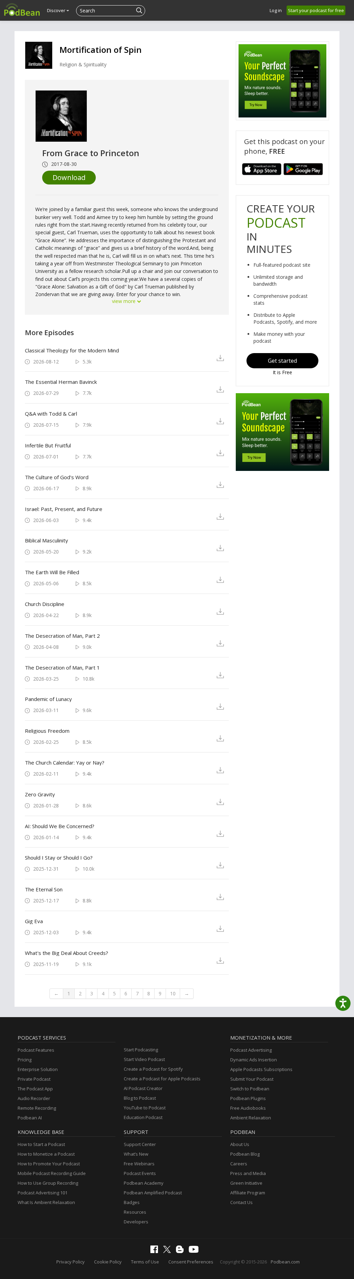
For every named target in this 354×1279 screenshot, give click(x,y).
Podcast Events (140, 1173)
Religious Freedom (47, 731)
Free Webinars (139, 1163)
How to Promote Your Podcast (49, 1163)
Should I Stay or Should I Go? (59, 857)
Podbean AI (30, 1118)
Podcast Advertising (251, 1050)
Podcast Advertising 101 (42, 1193)
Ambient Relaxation (250, 1118)
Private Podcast (34, 1079)
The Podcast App (35, 1089)
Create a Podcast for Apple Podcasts (162, 1079)
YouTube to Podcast (145, 1108)
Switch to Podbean (249, 1089)
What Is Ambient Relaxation (46, 1202)
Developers (136, 1222)
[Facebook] (155, 1251)
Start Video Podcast (144, 1059)
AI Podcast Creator (143, 1088)
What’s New (136, 1154)
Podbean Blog (245, 1154)
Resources (135, 1212)
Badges (132, 1202)
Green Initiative (246, 1183)
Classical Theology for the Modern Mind (72, 350)
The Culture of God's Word (56, 477)
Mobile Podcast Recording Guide (52, 1173)
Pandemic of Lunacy (48, 699)
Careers (238, 1163)
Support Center (140, 1144)
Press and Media (248, 1173)
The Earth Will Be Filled (52, 572)
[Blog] (181, 1251)
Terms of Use (145, 1262)
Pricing (24, 1060)
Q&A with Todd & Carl (51, 413)
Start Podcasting (141, 1049)
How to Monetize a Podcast (46, 1154)
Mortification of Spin (100, 49)
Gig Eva (34, 921)
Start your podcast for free (316, 10)
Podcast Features (36, 1050)
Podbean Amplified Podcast (153, 1193)
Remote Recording (37, 1108)
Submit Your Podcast (251, 1079)
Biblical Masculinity (46, 540)
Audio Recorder (34, 1098)
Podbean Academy (144, 1183)
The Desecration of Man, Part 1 (62, 667)
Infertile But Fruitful (48, 445)
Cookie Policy (108, 1262)
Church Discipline (44, 604)
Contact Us (241, 1202)
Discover (56, 10)
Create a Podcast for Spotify (153, 1069)
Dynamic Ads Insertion (253, 1060)
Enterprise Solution (38, 1069)
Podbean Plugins (248, 1098)
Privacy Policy (70, 1262)
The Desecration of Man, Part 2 (62, 636)
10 (173, 993)
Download (69, 177)
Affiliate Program (247, 1193)
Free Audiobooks (248, 1108)
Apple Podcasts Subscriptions (261, 1069)
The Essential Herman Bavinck (61, 382)
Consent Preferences (190, 1262)
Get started (282, 360)
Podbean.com (285, 1262)
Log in (276, 10)
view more (124, 301)
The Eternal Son (44, 889)
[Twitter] (168, 1251)
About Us (239, 1144)
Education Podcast (143, 1117)
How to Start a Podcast (41, 1144)
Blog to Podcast (140, 1098)
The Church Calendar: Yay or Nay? (64, 762)
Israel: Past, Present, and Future (63, 509)
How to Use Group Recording (48, 1183)
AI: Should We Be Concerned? (59, 826)
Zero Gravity (40, 794)
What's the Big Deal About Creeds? (66, 953)
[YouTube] (195, 1251)
